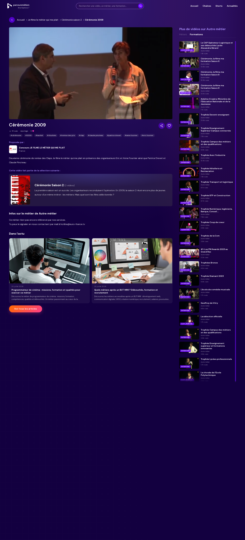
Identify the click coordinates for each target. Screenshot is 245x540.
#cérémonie (15, 135)
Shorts (219, 6)
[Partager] (162, 126)
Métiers (183, 34)
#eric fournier (147, 135)
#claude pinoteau (95, 135)
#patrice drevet (114, 135)
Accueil (194, 6)
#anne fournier (131, 135)
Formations (196, 34)
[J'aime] (169, 126)
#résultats (51, 135)
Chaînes (207, 6)
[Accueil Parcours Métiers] (18, 6)
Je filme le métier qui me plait (43, 19)
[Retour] (12, 20)
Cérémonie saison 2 (72, 19)
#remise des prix (67, 135)
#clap (81, 135)
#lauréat (39, 135)
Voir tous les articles (25, 308)
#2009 (28, 135)
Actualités (232, 6)
